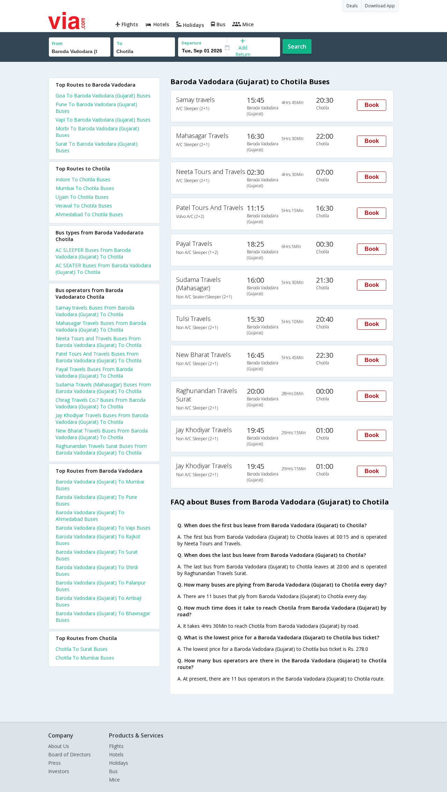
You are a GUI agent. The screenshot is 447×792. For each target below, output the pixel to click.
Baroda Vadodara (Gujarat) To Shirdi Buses (97, 570)
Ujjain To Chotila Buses (82, 197)
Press (54, 763)
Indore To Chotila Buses (83, 179)
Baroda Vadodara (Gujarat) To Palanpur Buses (101, 586)
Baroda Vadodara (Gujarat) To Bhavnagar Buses (103, 616)
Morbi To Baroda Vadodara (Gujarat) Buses (97, 131)
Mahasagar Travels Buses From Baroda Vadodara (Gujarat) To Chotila (101, 326)
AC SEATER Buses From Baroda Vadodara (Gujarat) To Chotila (103, 268)
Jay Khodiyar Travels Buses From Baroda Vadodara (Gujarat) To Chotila (102, 418)
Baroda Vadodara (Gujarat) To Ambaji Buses (98, 601)
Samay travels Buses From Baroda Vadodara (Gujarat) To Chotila (95, 311)
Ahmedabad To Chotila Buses (89, 214)
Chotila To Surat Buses (82, 649)
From (57, 43)
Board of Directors (69, 754)
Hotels (116, 754)
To (119, 43)
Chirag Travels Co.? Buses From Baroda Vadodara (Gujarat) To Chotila (101, 403)
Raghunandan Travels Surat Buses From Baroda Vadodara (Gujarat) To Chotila (101, 449)
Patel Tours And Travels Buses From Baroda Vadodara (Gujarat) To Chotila (98, 357)
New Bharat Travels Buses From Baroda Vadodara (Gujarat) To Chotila (102, 434)
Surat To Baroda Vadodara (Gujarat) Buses (97, 147)
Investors (58, 771)
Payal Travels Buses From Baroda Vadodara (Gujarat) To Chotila (94, 372)
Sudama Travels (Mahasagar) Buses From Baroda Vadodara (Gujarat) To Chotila (103, 387)
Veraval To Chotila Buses (84, 205)
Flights (116, 746)
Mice (114, 779)
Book (372, 105)
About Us (58, 746)
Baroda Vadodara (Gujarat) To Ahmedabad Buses (90, 515)
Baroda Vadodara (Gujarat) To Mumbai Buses (100, 485)
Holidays (118, 763)
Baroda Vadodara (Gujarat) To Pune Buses (96, 500)
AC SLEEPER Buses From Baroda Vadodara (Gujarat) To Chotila (93, 253)
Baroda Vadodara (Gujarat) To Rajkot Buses (98, 539)
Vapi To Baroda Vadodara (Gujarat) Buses (103, 119)
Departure (191, 42)
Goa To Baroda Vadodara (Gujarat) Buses (103, 95)
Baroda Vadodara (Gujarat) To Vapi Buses (103, 527)
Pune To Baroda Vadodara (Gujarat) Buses (96, 107)
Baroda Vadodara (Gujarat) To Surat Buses (97, 555)
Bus (113, 771)
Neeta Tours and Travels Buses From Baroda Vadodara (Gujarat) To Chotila (98, 341)
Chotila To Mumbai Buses (85, 657)
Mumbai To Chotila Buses (85, 188)
